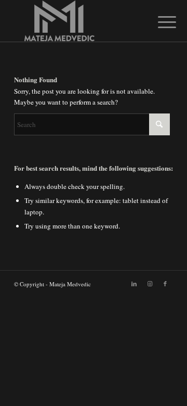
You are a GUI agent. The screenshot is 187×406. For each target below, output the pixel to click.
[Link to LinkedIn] (134, 283)
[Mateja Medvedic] (77, 21)
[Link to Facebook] (165, 283)
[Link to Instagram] (149, 283)
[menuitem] (159, 22)
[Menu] (159, 22)
